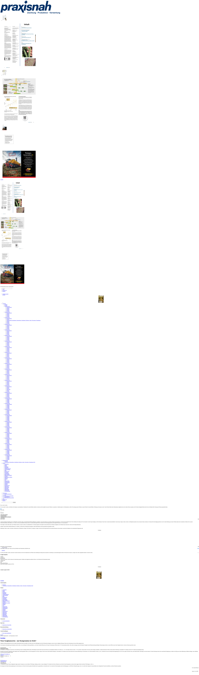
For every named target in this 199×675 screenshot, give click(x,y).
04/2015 (8, 365)
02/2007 (8, 412)
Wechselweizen (7, 485)
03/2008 (8, 406)
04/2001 (8, 445)
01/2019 (8, 345)
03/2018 (8, 349)
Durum (3, 590)
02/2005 (8, 424)
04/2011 (8, 387)
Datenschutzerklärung (6, 496)
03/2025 (8, 309)
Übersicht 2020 (9, 336)
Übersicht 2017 (9, 353)
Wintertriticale (7, 489)
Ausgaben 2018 (7, 346)
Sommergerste (7, 480)
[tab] (99, 547)
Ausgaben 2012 (7, 380)
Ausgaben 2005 (7, 421)
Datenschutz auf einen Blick (9, 497)
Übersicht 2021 (9, 330)
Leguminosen (7, 473)
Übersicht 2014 (9, 369)
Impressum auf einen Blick (9, 495)
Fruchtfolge (6, 466)
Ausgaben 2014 (7, 368)
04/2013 (8, 376)
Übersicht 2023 (9, 318)
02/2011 (8, 390)
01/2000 (8, 453)
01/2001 (8, 448)
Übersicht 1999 (9, 455)
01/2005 (8, 425)
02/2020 (8, 339)
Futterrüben (6, 467)
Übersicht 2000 (9, 450)
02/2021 (8, 333)
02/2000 (8, 452)
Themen (3, 463)
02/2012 (8, 383)
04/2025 (8, 308)
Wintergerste (7, 486)
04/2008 (8, 405)
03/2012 (8, 382)
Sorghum (6, 484)
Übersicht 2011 (9, 386)
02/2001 (8, 447)
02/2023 (8, 322)
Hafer (5, 470)
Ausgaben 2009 (7, 397)
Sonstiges (6, 483)
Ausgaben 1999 (7, 454)
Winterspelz (6, 488)
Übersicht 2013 (9, 375)
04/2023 (8, 319)
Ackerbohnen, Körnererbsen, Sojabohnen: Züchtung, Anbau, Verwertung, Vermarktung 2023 (20, 462)
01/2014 (8, 373)
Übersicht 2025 (9, 307)
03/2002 (8, 440)
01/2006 (8, 420)
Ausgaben (4, 303)
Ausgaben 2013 (7, 374)
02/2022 (8, 327)
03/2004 (8, 429)
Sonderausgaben (5, 460)
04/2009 (8, 399)
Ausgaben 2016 (7, 357)
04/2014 (8, 370)
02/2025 (8, 310)
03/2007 (8, 411)
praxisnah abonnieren (5, 620)
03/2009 (8, 400)
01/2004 (8, 431)
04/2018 (8, 348)
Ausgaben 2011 (7, 385)
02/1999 (8, 458)
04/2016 (8, 359)
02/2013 (8, 378)
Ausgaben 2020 (7, 335)
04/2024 (8, 313)
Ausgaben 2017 (7, 352)
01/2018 (8, 351)
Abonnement (4, 493)
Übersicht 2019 (9, 341)
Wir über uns (4, 290)
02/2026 (6, 304)
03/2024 (8, 314)
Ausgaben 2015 (7, 363)
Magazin (3, 291)
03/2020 (8, 338)
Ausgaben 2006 (7, 414)
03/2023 (8, 321)
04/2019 (8, 342)
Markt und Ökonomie (8, 475)
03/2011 (8, 388)
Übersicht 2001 (9, 444)
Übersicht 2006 (9, 415)
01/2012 (8, 384)
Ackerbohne (7, 464)
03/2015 (8, 366)
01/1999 (8, 459)
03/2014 (8, 371)
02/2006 (8, 419)
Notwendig (2, 509)
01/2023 (8, 323)
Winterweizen (7, 490)
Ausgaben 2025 (7, 306)
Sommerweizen (7, 481)
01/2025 (8, 311)
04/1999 (8, 456)
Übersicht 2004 (9, 427)
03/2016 (8, 360)
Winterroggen (7, 487)
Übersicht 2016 (9, 358)
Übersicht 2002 (9, 438)
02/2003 (8, 436)
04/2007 (8, 410)
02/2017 (8, 355)
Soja (5, 479)
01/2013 (8, 379)
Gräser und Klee (7, 469)
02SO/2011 (8, 389)
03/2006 (8, 418)
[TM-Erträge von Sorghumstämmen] (5, 661)
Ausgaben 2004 (7, 426)
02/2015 (8, 367)
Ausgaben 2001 (7, 443)
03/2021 (8, 332)
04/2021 (8, 331)
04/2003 (8, 434)
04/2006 (8, 417)
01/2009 (8, 402)
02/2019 (8, 344)
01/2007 (8, 413)
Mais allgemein (7, 474)
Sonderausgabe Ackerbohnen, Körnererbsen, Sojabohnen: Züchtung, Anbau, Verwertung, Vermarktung (23, 320)
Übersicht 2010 (9, 393)
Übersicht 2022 (9, 325)
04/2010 (8, 394)
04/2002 (8, 439)
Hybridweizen (7, 471)
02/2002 (8, 441)
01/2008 (8, 408)
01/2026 (6, 305)
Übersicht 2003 (9, 433)
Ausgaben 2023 (7, 317)
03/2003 (8, 435)
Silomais (3, 604)
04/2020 (8, 337)
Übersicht (6, 461)
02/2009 (8, 401)
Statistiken (2, 512)
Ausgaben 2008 (7, 403)
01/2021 (8, 334)
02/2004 (8, 430)
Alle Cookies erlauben (4, 514)
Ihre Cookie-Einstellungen (6, 633)
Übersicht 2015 (9, 364)
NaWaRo (6, 476)
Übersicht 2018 (9, 347)
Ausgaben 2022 (7, 324)
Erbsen (6, 465)
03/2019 (8, 343)
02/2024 (8, 315)
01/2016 (8, 362)
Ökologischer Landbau (8, 477)
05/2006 (8, 416)
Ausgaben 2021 (7, 329)
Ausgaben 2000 (7, 449)
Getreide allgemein (8, 468)
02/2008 (8, 407)
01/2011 (8, 391)
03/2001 (8, 446)
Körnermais (6, 472)
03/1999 (8, 457)
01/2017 (8, 356)
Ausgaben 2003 (7, 432)
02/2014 (8, 372)
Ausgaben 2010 (7, 392)
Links (3, 289)
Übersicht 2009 (9, 398)
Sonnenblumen (7, 482)
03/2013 (8, 377)
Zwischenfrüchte (7, 491)
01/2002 (8, 442)
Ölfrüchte (6, 478)
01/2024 (8, 316)
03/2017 (8, 354)
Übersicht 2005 (9, 422)
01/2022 (8, 328)
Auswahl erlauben (3, 515)
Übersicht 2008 (9, 404)
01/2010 (8, 396)
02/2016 (8, 361)
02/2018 (8, 350)
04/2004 (8, 428)
